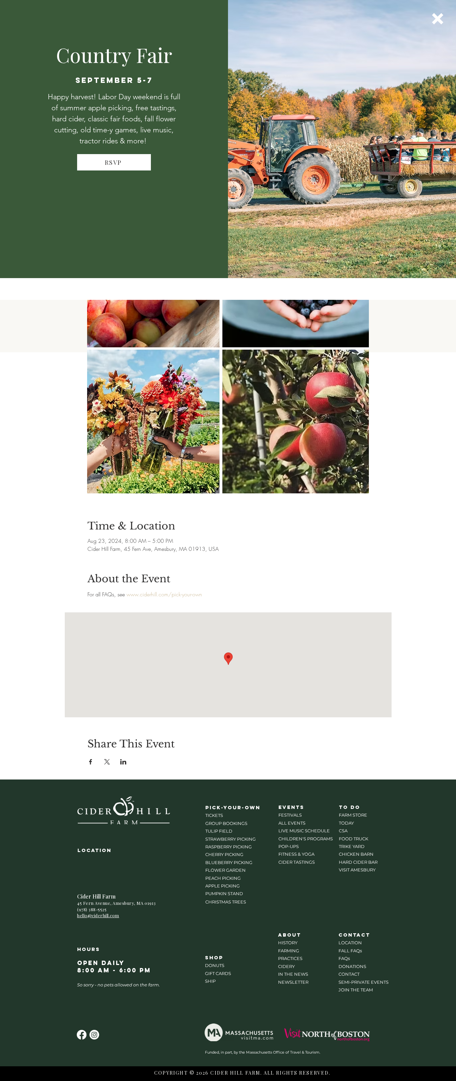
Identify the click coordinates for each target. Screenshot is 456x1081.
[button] (437, 18)
